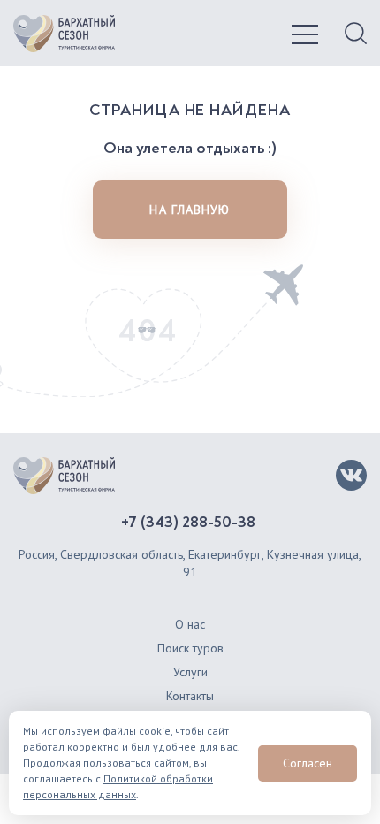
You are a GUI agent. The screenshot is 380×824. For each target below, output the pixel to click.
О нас (190, 624)
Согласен (307, 763)
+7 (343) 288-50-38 (188, 522)
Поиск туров (190, 648)
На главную (189, 209)
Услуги (190, 672)
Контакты (190, 696)
